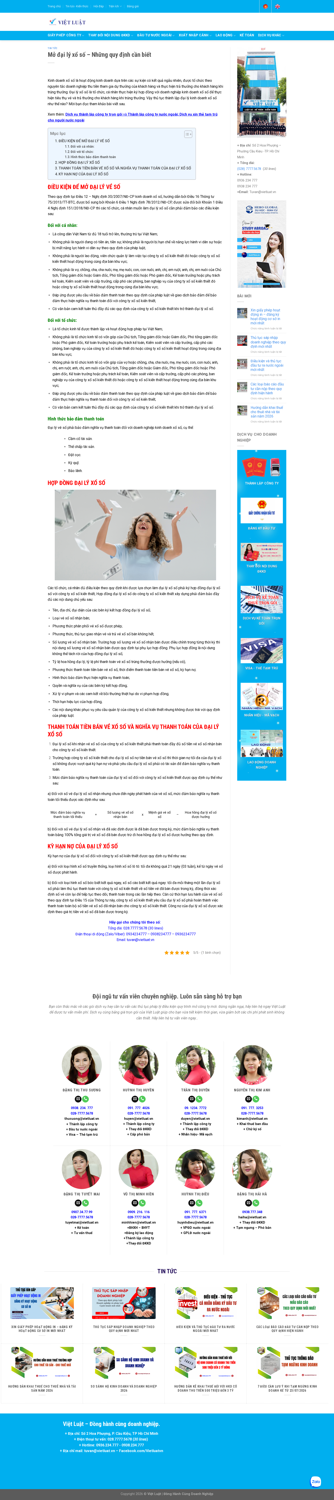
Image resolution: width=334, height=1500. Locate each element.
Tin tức (52, 48)
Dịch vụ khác (269, 35)
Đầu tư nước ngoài (154, 35)
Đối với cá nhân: (83, 147)
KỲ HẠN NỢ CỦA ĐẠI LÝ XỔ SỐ (83, 174)
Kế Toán (247, 35)
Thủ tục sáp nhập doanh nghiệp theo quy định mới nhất (268, 341)
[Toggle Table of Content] (186, 134)
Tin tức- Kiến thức (77, 6)
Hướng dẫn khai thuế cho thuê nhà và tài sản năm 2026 (267, 411)
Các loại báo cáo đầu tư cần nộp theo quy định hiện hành (267, 388)
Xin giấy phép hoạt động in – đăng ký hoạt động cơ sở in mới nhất (265, 316)
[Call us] (85, 1099)
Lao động (224, 35)
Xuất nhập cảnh (194, 35)
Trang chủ (54, 6)
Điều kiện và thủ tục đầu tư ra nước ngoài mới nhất (267, 365)
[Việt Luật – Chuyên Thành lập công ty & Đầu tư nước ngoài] (66, 21)
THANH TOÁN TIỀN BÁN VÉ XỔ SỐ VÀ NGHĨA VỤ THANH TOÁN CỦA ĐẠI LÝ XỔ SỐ (125, 168)
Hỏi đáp (99, 6)
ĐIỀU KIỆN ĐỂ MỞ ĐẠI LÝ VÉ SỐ (84, 141)
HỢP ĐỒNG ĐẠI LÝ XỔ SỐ (79, 162)
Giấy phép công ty (64, 35)
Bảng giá (133, 6)
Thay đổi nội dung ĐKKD (109, 35)
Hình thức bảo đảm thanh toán (93, 157)
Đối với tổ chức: (82, 152)
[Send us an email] (78, 1099)
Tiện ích (114, 6)
